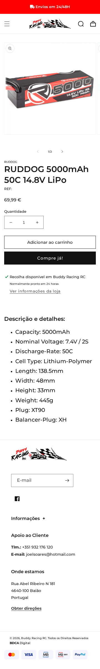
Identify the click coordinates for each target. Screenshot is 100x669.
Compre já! (50, 258)
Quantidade (15, 211)
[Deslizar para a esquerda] (38, 151)
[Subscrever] (67, 480)
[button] (7, 24)
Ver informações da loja (35, 291)
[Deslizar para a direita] (62, 151)
